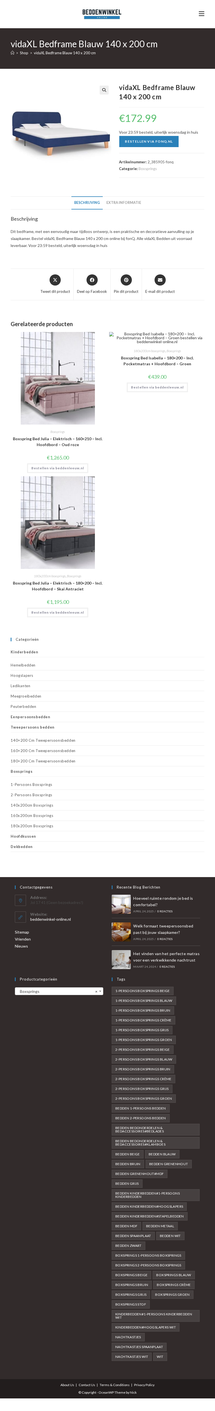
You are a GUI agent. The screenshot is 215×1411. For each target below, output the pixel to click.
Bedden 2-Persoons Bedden (140, 1118)
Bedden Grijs (127, 1183)
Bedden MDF (126, 1226)
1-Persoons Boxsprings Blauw (143, 1000)
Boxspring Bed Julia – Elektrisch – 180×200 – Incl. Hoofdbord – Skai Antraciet (57, 586)
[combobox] (59, 991)
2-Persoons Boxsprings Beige (142, 1049)
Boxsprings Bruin (131, 1285)
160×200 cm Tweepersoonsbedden (43, 750)
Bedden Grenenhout (168, 1164)
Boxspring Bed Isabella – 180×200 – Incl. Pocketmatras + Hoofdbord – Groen (157, 360)
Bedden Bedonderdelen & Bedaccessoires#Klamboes (140, 1142)
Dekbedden (21, 846)
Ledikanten (20, 686)
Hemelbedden (23, 665)
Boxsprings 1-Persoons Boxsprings (148, 1255)
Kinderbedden (24, 652)
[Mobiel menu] (201, 14)
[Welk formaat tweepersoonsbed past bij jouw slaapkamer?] (121, 931)
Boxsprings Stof (130, 1304)
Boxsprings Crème (174, 1285)
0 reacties (165, 911)
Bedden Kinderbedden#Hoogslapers (149, 1206)
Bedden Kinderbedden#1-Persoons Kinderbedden (147, 1195)
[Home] (12, 53)
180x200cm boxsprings (149, 351)
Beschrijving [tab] (87, 203)
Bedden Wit (170, 1236)
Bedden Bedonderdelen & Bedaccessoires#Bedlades (139, 1129)
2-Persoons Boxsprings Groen (143, 1098)
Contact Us (87, 1385)
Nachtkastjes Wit (131, 1357)
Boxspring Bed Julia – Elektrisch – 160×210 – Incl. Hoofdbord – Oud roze (57, 441)
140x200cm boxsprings (32, 805)
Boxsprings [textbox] (57, 991)
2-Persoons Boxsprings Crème (143, 1079)
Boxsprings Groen (172, 1294)
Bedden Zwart (128, 1245)
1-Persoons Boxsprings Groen (143, 1040)
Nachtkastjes (128, 1337)
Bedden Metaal (160, 1226)
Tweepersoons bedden (32, 727)
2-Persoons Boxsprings (31, 795)
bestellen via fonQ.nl (149, 141)
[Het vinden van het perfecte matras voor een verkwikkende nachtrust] (121, 959)
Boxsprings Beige (131, 1275)
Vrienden (23, 939)
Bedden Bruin (128, 1164)
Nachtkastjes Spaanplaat (139, 1347)
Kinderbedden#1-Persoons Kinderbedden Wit (153, 1316)
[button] (104, 90)
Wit (160, 1357)
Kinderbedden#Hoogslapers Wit (145, 1327)
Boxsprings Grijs (130, 1294)
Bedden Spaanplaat (133, 1236)
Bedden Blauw (162, 1154)
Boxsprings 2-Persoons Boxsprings (148, 1265)
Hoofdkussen (23, 836)
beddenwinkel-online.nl (50, 919)
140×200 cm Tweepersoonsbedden (43, 740)
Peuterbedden (23, 706)
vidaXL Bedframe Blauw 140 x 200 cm (65, 53)
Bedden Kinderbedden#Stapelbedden (149, 1216)
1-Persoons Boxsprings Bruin (142, 1010)
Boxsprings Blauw (173, 1275)
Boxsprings (148, 168)
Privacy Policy (144, 1385)
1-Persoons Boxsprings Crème (143, 1020)
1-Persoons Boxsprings (31, 784)
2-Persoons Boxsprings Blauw (143, 1059)
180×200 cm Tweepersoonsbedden (43, 761)
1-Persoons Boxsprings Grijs (142, 1030)
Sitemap (22, 932)
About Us (67, 1385)
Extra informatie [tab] (123, 203)
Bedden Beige (127, 1154)
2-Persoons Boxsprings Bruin (142, 1069)
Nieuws (21, 946)
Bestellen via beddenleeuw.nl (57, 468)
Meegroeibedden (26, 696)
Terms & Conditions (115, 1385)
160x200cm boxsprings (32, 815)
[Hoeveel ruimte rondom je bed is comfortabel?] (121, 904)
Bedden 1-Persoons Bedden (140, 1108)
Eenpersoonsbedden (30, 717)
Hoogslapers (22, 675)
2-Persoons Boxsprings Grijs (142, 1089)
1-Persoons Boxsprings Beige (142, 991)
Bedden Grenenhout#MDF (139, 1174)
